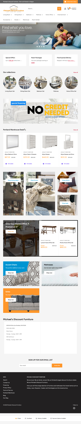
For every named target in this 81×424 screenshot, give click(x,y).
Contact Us (6, 382)
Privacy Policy (7, 387)
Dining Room (18, 14)
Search (5, 380)
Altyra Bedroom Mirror (11, 154)
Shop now (11, 231)
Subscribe (57, 365)
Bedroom (29, 14)
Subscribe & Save (71, 1)
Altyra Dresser (46, 154)
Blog (4, 395)
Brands (16, 20)
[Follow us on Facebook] (74, 408)
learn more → (71, 60)
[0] (68, 9)
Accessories (6, 20)
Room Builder (36, 20)
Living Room (6, 14)
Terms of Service (8, 390)
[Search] (59, 8)
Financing (6, 385)
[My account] (65, 9)
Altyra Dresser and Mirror (67, 154)
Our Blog (5, 398)
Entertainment (62, 14)
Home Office (49, 14)
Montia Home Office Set (66, 242)
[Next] (77, 83)
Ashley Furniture (9, 152)
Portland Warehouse (9, 393)
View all (75, 72)
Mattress (38, 14)
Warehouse (26, 20)
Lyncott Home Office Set (47, 242)
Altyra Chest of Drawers (29, 154)
